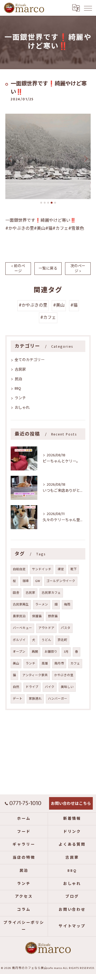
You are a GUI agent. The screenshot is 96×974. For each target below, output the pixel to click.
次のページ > (77, 268)
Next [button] (85, 158)
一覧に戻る (48, 268)
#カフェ (48, 317)
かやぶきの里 (63, 675)
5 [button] (55, 203)
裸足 (61, 569)
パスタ (65, 628)
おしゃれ (22, 408)
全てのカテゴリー (30, 360)
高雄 (45, 663)
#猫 (74, 305)
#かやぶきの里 (33, 305)
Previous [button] (10, 158)
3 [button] (48, 203)
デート (17, 698)
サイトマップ (72, 926)
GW (37, 581)
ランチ (20, 398)
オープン (19, 651)
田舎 (16, 592)
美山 (16, 663)
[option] (48, 156)
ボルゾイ (19, 640)
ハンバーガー (57, 698)
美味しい (67, 687)
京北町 (62, 640)
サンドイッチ (41, 569)
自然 (16, 687)
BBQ (18, 388)
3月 (66, 651)
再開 (35, 651)
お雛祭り (51, 651)
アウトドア (46, 628)
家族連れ (35, 698)
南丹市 (59, 663)
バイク (49, 687)
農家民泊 (19, 616)
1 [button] (41, 203)
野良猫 (53, 616)
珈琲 (25, 581)
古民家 (20, 369)
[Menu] (88, 8)
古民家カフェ (51, 592)
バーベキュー (22, 628)
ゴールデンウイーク (60, 581)
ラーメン (41, 604)
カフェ (75, 663)
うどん (46, 640)
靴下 (73, 569)
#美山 (59, 305)
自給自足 (19, 569)
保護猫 (37, 616)
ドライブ (32, 687)
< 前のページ (18, 268)
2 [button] (45, 203)
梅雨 (67, 604)
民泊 (18, 379)
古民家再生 (21, 604)
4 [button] (52, 203)
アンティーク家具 (35, 675)
